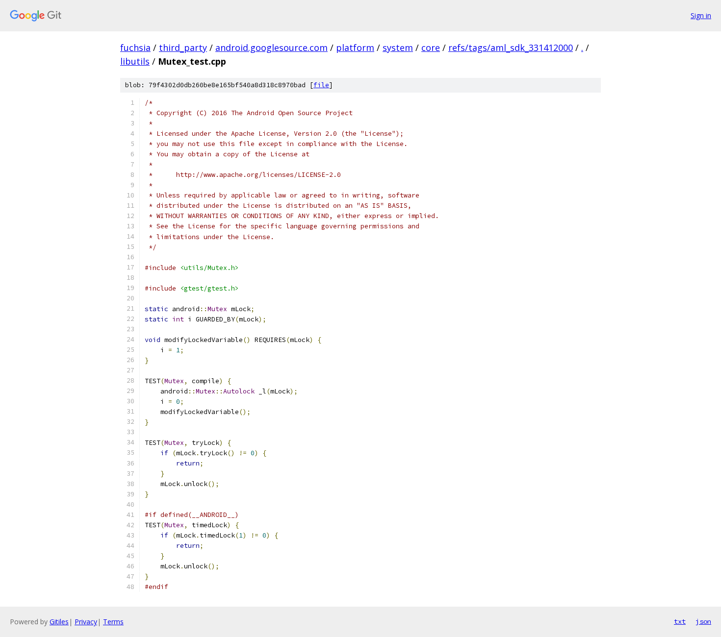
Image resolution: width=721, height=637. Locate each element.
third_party (183, 47)
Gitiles (59, 621)
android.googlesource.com (271, 47)
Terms (113, 621)
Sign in (701, 15)
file (321, 85)
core (430, 47)
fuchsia (135, 47)
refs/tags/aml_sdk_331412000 (510, 47)
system (398, 47)
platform (355, 47)
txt (680, 621)
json (703, 621)
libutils (135, 61)
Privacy (86, 621)
